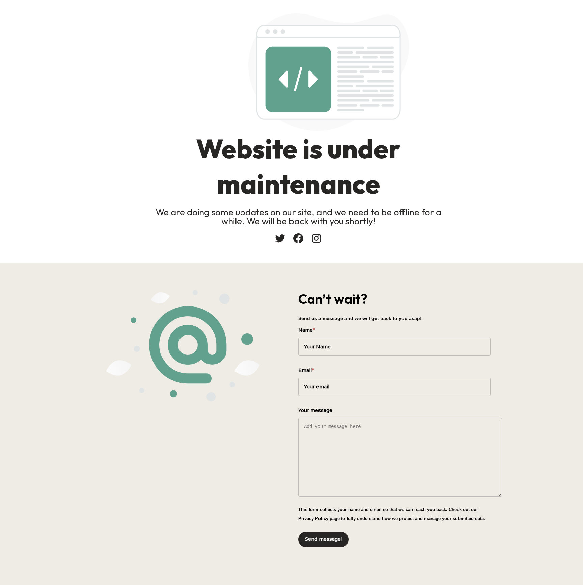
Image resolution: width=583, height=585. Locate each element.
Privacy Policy (313, 518)
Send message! (323, 539)
